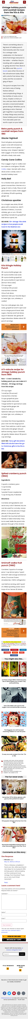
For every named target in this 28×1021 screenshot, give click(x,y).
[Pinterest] (14, 993)
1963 (14, 764)
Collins (3, 169)
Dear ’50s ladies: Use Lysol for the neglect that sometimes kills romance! (14, 706)
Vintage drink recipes (8, 761)
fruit (14, 768)
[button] (3, 2)
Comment (4, 893)
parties (18, 768)
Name (3, 912)
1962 (12, 764)
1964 (16, 764)
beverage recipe (17, 766)
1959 (17, 763)
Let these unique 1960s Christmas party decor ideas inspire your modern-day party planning (14, 681)
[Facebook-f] (4, 993)
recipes (5, 770)
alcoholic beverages (8, 766)
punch (22, 768)
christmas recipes (17, 767)
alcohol (19, 764)
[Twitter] (9, 993)
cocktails (23, 767)
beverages (23, 766)
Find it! (22, 954)
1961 (9, 764)
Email (3, 918)
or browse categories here (14, 949)
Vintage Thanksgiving (18, 761)
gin (16, 768)
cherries (5, 767)
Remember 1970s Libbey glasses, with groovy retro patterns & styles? (14, 798)
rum (8, 770)
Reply (6, 882)
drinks (4, 768)
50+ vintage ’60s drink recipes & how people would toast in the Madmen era (13, 224)
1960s (13, 760)
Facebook (23, 643)
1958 (15, 763)
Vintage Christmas (19, 760)
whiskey (11, 770)
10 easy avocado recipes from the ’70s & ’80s (14, 755)
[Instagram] (19, 993)
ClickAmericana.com (6, 998)
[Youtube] (23, 993)
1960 (20, 763)
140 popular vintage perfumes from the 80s (14, 821)
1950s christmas (10, 763)
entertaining (9, 768)
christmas (10, 767)
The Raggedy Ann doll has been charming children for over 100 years (14, 730)
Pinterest (4, 645)
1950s (10, 760)
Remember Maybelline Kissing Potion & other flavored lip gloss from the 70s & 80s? (14, 846)
